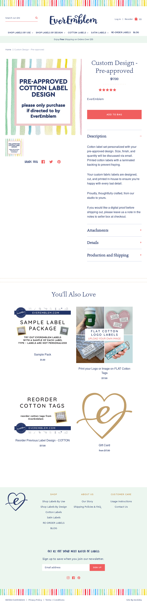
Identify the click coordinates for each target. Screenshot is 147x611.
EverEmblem (19, 600)
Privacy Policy (35, 600)
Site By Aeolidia (134, 600)
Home (8, 49)
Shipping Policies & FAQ (87, 507)
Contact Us (121, 507)
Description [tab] (96, 136)
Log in (118, 19)
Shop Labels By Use (19, 32)
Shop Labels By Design (49, 32)
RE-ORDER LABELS (121, 32)
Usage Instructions (121, 501)
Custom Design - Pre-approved (29, 49)
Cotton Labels (77, 32)
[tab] (114, 230)
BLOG (136, 32)
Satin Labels (98, 32)
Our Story (87, 501)
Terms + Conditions (54, 600)
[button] (108, 90)
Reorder (129, 19)
